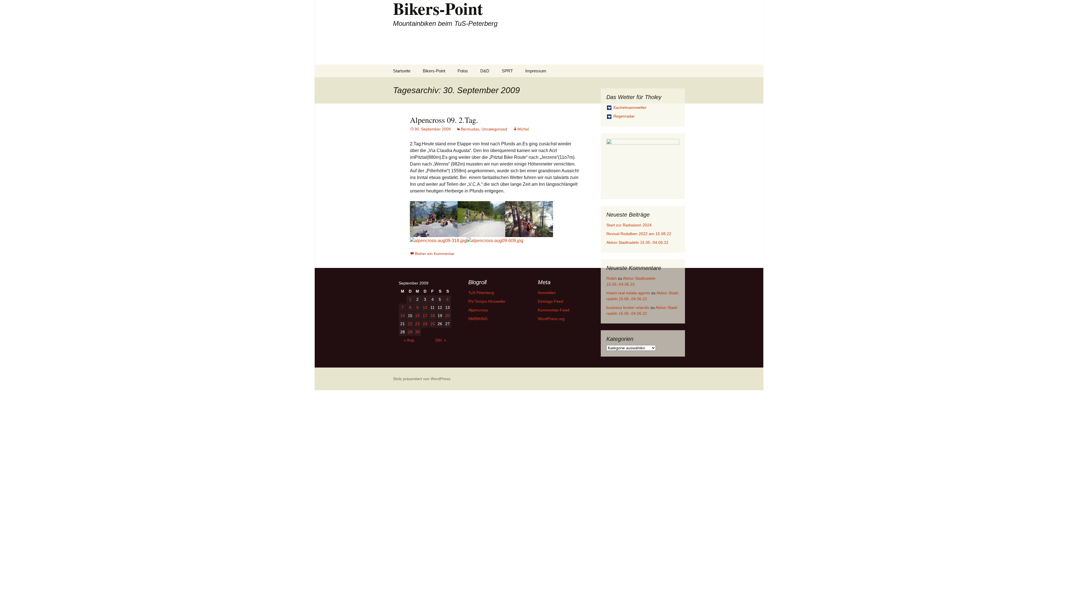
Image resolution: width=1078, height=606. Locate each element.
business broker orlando (627, 307)
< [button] (613, 164)
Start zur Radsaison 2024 (629, 225)
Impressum (535, 70)
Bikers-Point (434, 70)
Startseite (401, 70)
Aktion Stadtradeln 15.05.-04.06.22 (637, 242)
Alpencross (478, 310)
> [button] (672, 164)
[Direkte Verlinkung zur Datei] (434, 218)
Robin (611, 278)
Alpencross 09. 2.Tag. (444, 119)
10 (425, 307)
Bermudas (470, 129)
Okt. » (440, 340)
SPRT (507, 70)
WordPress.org (551, 318)
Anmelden (547, 292)
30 (417, 332)
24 (425, 324)
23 (417, 324)
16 (417, 315)
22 (410, 324)
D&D (484, 70)
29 (410, 332)
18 (432, 315)
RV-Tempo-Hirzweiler (487, 301)
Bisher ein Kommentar (435, 253)
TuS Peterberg (481, 292)
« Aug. (409, 340)
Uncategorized (494, 129)
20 (447, 315)
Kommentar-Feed (553, 310)
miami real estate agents (628, 293)
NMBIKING (478, 318)
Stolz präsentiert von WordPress (421, 379)
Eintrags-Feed (550, 301)
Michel (523, 129)
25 (432, 324)
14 (402, 315)
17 (425, 315)
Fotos (463, 70)
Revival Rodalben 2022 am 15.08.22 (638, 233)
